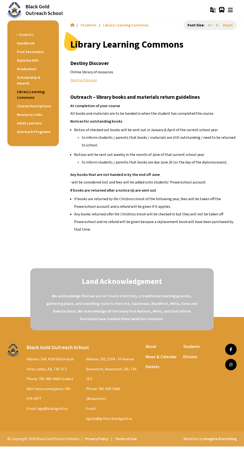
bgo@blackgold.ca (52, 408)
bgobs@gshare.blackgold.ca (109, 418)
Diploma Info (28, 60)
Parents (152, 367)
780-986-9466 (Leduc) (56, 379)
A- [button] (217, 25)
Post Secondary (30, 52)
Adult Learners (29, 123)
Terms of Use (126, 438)
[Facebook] (231, 349)
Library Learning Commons (126, 25)
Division (190, 357)
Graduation (26, 69)
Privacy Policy (96, 438)
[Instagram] (231, 364)
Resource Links (29, 114)
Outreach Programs (34, 131)
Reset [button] (228, 25)
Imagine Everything (220, 438)
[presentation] (230, 10)
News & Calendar (161, 357)
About (151, 347)
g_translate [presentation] (213, 10)
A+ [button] (210, 25)
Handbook (26, 43)
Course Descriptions (34, 106)
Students (88, 25)
